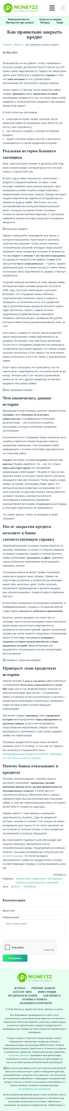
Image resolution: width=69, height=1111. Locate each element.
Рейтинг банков (43, 988)
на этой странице (13, 856)
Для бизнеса (52, 995)
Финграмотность (18, 19)
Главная (7, 44)
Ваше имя (9, 910)
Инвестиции (47, 992)
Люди (59, 22)
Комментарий (11, 917)
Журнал (18, 44)
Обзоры (45, 22)
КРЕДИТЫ (30, 886)
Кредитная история (22, 995)
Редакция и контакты (36, 1003)
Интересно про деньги (20, 22)
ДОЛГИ (15, 886)
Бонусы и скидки (50, 19)
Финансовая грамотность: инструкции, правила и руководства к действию (39, 880)
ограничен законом (18, 1055)
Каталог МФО (22, 992)
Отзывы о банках (34, 999)
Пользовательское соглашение (34, 1089)
